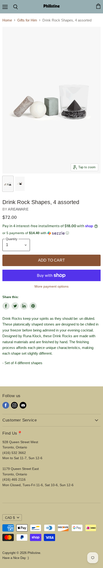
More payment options (51, 286)
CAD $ (10, 518)
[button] (51, 233)
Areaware (18, 209)
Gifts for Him (27, 20)
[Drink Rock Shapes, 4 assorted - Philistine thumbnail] (8, 183)
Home (7, 20)
